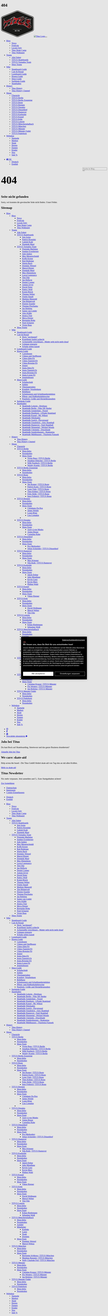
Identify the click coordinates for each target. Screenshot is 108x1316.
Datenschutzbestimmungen (73, 640)
